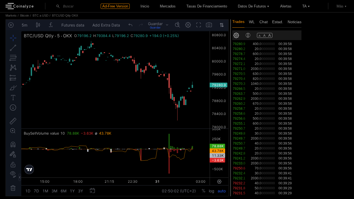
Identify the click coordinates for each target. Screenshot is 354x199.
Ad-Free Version (115, 6)
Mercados (168, 6)
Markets (11, 15)
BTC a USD (40, 15)
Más (340, 6)
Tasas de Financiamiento (206, 6)
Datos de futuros (252, 6)
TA (304, 6)
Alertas (285, 6)
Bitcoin (24, 15)
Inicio (144, 6)
